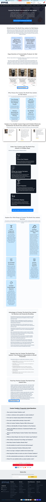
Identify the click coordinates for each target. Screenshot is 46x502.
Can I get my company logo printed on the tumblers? (19, 417)
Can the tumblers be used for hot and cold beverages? (20, 445)
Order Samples (12, 495)
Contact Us (38, 486)
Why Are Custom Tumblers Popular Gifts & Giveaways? (20, 423)
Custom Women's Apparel (13, 492)
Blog (37, 483)
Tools (28, 486)
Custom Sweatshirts (13, 489)
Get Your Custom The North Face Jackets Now (22, 20)
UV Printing (20, 485)
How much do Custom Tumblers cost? (16, 412)
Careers (38, 489)
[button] (16, 5)
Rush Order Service (21, 492)
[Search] (29, 3)
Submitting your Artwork (31, 488)
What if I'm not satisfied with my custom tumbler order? (20, 459)
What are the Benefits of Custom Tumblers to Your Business (21, 426)
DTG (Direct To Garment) (22, 489)
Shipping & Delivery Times (31, 492)
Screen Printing (21, 486)
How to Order (29, 489)
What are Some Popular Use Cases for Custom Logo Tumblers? (22, 437)
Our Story (38, 488)
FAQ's (28, 483)
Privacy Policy (38, 492)
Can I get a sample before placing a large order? (18, 420)
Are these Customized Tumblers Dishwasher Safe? (19, 448)
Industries (29, 495)
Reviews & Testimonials (40, 485)
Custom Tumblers (12, 483)
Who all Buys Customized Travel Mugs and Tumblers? (20, 439)
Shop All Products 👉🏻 (22, 87)
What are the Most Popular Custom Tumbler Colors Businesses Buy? (22, 433)
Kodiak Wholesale (8, 499)
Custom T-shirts (12, 488)
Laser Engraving (21, 483)
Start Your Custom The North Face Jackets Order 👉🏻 (23, 210)
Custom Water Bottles (13, 485)
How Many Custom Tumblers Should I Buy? (17, 442)
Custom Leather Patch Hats (14, 486)
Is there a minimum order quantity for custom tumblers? (20, 415)
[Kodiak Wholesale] (4, 3)
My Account (39, 3)
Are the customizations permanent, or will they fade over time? (22, 456)
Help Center (29, 485)
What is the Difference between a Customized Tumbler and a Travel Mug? (21, 429)
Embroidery (20, 488)
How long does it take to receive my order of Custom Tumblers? (22, 453)
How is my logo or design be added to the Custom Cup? (20, 450)
